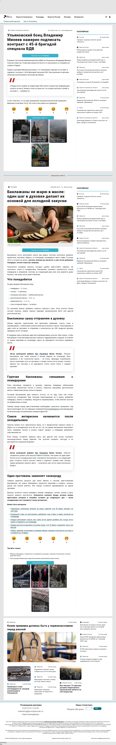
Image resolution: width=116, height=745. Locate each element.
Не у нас (81, 37)
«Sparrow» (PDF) (69, 733)
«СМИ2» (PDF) (60, 733)
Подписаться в (40, 55)
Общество (82, 57)
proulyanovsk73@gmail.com (47, 727)
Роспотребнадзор (51, 409)
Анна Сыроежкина (67, 30)
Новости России (84, 47)
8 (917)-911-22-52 (30, 708)
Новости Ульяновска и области (20, 30)
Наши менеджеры (30, 714)
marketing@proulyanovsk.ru (30, 711)
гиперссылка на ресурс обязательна (54, 721)
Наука (81, 107)
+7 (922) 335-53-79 (71, 727)
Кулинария (14, 187)
